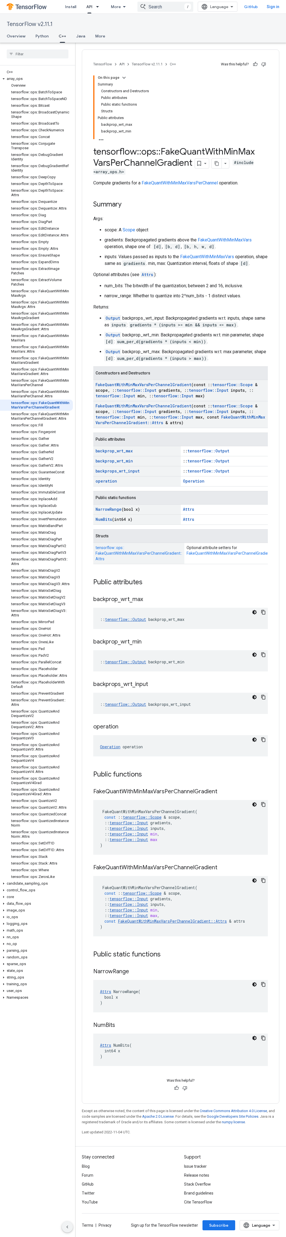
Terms (87, 1225)
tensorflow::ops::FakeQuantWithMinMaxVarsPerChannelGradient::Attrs (139, 553)
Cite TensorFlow (198, 1202)
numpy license (233, 1122)
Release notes (196, 1175)
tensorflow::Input (136, 390)
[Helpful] (255, 64)
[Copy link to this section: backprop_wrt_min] (147, 642)
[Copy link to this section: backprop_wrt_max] (148, 599)
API (89, 6)
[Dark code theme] (254, 612)
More (116, 6)
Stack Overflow (197, 1184)
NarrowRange (108, 509)
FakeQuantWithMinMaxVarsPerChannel (180, 183)
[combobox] (165, 7)
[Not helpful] (263, 64)
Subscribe (218, 1225)
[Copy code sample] (263, 612)
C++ (62, 36)
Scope (129, 229)
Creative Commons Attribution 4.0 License (233, 1111)
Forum (87, 1175)
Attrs (147, 274)
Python (42, 36)
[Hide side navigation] (67, 1227)
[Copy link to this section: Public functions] (147, 774)
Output (113, 318)
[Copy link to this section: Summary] (127, 204)
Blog (86, 1166)
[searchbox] (37, 53)
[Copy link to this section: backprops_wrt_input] (153, 684)
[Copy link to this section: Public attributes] (148, 582)
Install (70, 6)
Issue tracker (195, 1166)
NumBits (104, 519)
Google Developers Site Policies (232, 1116)
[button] (36, 78)
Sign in (273, 6)
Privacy (105, 1225)
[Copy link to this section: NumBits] (120, 1025)
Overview (16, 36)
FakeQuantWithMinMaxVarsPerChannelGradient (143, 384)
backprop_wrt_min (114, 461)
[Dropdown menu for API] (99, 6)
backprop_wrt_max (114, 451)
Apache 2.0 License (158, 1116)
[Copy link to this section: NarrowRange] (134, 971)
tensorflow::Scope (232, 384)
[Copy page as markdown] (217, 163)
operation (106, 481)
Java (80, 36)
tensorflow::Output (208, 451)
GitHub (251, 6)
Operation (193, 481)
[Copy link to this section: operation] (124, 727)
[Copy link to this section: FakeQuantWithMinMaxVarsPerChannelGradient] (222, 792)
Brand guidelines (198, 1193)
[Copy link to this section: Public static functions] (166, 954)
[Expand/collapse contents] (124, 77)
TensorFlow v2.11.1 (30, 24)
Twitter (88, 1193)
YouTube (90, 1202)
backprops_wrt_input (118, 471)
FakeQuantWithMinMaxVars (225, 240)
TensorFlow (102, 64)
